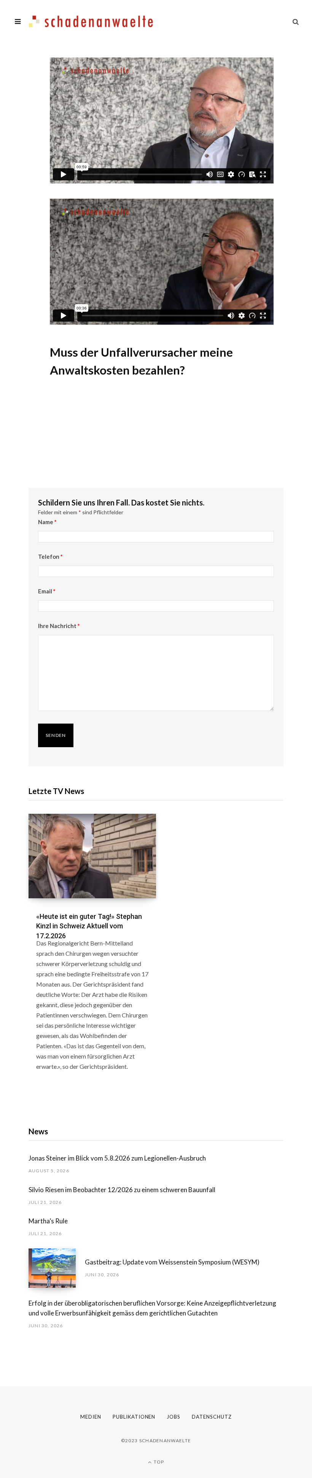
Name (47, 521)
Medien (90, 1417)
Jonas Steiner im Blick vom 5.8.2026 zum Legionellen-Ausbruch (117, 1158)
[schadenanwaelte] (91, 21)
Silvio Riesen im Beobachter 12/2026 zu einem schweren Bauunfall (122, 1190)
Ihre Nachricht (59, 625)
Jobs (173, 1417)
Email (47, 591)
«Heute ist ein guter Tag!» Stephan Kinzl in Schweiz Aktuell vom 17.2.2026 (89, 925)
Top (158, 1462)
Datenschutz (212, 1417)
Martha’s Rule (48, 1221)
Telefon (50, 556)
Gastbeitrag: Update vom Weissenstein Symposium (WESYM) (172, 1262)
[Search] (296, 21)
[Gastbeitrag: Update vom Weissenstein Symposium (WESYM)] (57, 1268)
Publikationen (134, 1417)
